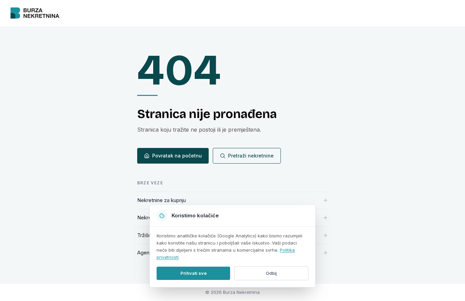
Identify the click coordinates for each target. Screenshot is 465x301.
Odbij (271, 273)
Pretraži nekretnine (251, 155)
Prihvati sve (193, 273)
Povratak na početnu (177, 155)
